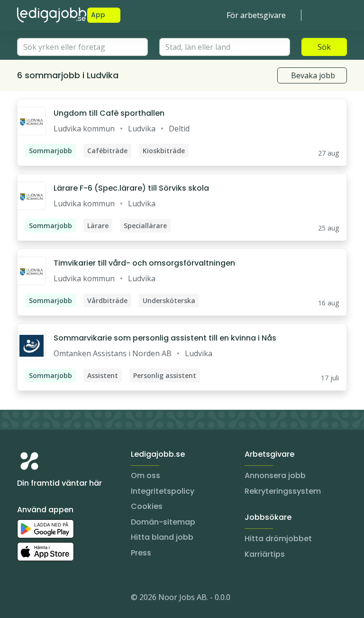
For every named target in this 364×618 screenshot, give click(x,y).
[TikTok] (81, 599)
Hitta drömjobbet (278, 538)
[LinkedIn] (43, 599)
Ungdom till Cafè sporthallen (109, 113)
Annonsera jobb (275, 475)
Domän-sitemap (163, 522)
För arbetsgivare (256, 15)
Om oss (145, 475)
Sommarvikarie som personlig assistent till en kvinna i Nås (165, 337)
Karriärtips (265, 554)
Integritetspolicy (162, 491)
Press (141, 552)
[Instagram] (24, 599)
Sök (324, 47)
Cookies (147, 506)
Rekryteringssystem (283, 491)
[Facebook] (62, 599)
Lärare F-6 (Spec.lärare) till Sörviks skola (131, 188)
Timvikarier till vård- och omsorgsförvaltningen (144, 263)
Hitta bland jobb (162, 537)
